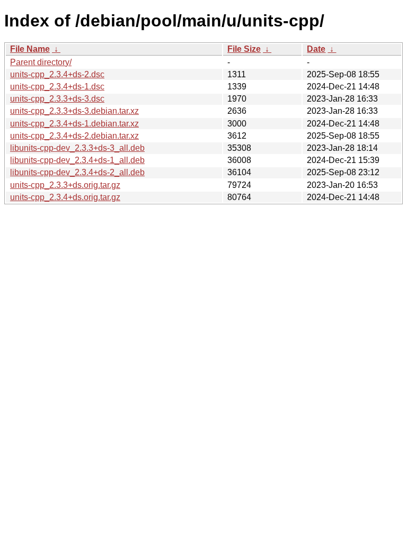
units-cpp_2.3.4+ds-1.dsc (57, 86)
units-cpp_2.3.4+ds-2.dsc (57, 74)
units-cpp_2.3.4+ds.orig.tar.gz (65, 197)
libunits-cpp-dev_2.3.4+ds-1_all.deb (77, 160)
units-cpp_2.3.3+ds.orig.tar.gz (65, 184)
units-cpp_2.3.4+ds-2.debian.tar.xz (74, 135)
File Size (244, 48)
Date (316, 48)
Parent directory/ (41, 62)
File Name (30, 48)
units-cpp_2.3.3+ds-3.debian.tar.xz (74, 110)
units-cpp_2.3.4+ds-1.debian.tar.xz (74, 123)
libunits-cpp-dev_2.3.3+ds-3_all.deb (77, 147)
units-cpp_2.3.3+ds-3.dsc (57, 98)
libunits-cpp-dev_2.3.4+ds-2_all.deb (77, 172)
